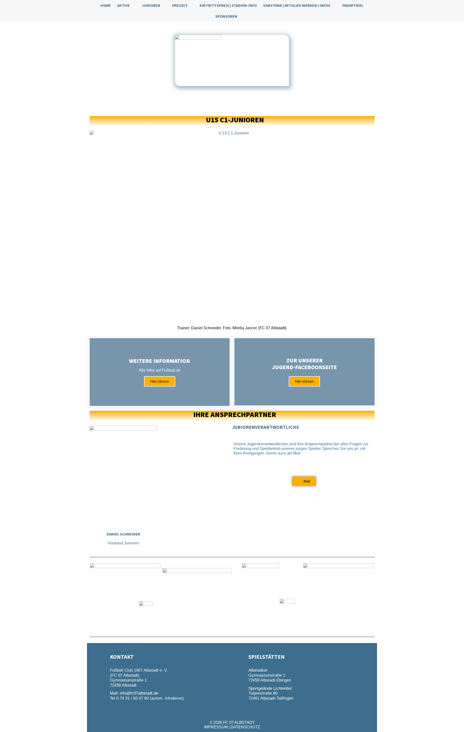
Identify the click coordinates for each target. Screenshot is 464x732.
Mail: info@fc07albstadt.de (134, 693)
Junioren (151, 5)
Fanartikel (352, 5)
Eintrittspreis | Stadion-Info (228, 5)
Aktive (123, 5)
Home (106, 5)
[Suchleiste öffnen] (246, 16)
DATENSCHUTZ (245, 727)
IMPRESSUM (216, 727)
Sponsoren (226, 16)
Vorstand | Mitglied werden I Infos (296, 5)
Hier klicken (159, 381)
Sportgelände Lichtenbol (270, 688)
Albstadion (257, 670)
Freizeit (180, 5)
